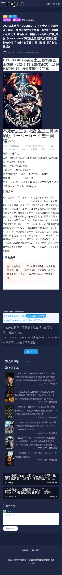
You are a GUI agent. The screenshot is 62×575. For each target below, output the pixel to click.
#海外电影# (8, 311)
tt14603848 (42, 178)
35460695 (18, 178)
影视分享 (12, 16)
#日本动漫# (19, 311)
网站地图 (35, 550)
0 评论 (21, 53)
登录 (57, 3)
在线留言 (25, 550)
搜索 (48, 3)
